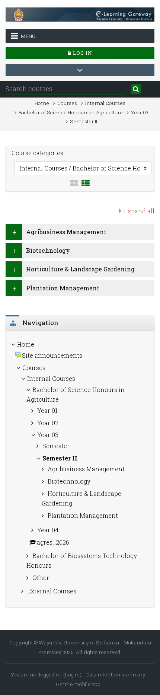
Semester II (83, 121)
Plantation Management (62, 288)
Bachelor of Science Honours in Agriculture (71, 112)
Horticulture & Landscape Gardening (80, 269)
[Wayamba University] (80, 13)
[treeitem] (80, 469)
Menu (27, 36)
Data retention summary (115, 674)
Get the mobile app (78, 684)
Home (42, 103)
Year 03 (139, 112)
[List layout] (85, 183)
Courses (67, 103)
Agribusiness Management (66, 232)
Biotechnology (48, 250)
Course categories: (38, 153)
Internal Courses (105, 103)
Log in (81, 53)
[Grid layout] (74, 183)
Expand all (139, 211)
